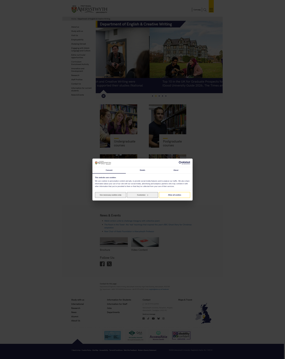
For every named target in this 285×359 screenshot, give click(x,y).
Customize (141, 195)
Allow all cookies (174, 195)
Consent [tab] (109, 170)
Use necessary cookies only (110, 195)
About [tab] (175, 170)
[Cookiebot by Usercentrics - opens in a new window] (180, 162)
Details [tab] (142, 170)
